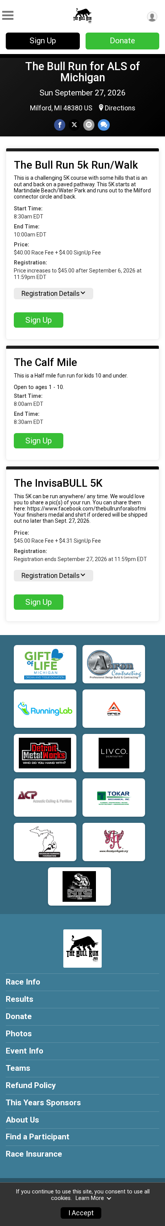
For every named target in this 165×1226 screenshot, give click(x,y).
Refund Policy (31, 1085)
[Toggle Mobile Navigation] (7, 15)
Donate (122, 40)
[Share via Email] (88, 124)
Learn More (90, 1198)
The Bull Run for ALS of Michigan (82, 72)
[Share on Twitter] (74, 124)
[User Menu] (152, 16)
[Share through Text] (104, 124)
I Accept (81, 1213)
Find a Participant (37, 1136)
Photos (19, 1033)
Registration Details (50, 293)
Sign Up (43, 40)
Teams (18, 1068)
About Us (22, 1119)
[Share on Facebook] (59, 124)
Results (19, 999)
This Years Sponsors (43, 1102)
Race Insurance (34, 1154)
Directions (120, 108)
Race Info (23, 981)
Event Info (24, 1050)
